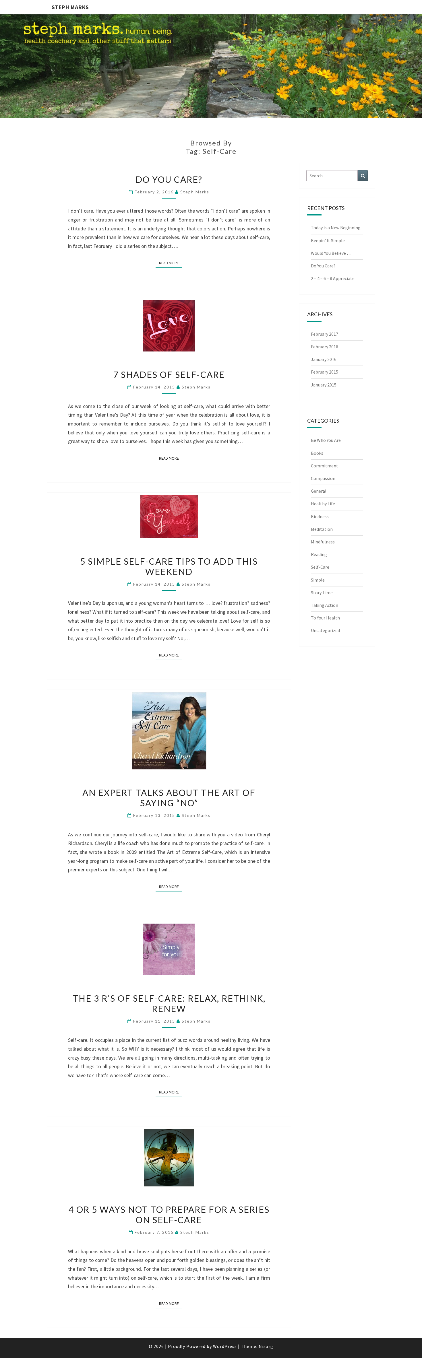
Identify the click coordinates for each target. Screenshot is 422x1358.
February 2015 (324, 372)
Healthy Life (323, 503)
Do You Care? (168, 179)
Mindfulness (323, 542)
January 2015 (323, 385)
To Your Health (325, 618)
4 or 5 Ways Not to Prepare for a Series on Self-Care (169, 1214)
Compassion (323, 478)
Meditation (322, 529)
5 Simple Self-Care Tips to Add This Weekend (169, 566)
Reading (319, 554)
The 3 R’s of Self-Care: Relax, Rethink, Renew (169, 1003)
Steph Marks (70, 7)
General (318, 491)
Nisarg (266, 1346)
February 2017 (324, 334)
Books (317, 453)
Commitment (324, 466)
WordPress (225, 1346)
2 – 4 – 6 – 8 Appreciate (333, 278)
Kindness (320, 516)
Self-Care (320, 567)
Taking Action (324, 605)
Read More (170, 262)
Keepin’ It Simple (328, 240)
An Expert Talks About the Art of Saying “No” (168, 797)
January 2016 (323, 359)
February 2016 (324, 346)
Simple (318, 580)
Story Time (322, 592)
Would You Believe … (331, 253)
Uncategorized (325, 630)
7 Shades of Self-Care (169, 374)
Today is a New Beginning (336, 227)
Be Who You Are (326, 440)
